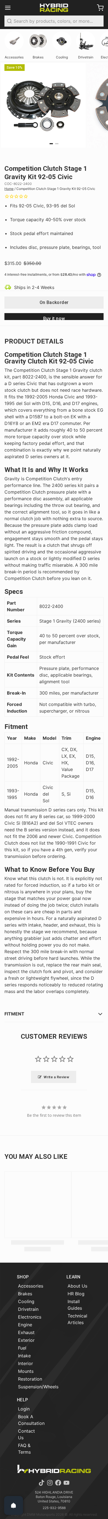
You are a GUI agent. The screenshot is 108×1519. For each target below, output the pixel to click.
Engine (25, 1324)
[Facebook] (58, 1483)
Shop (23, 1277)
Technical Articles (77, 1319)
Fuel (22, 1348)
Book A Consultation (31, 1420)
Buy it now (54, 318)
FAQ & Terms (24, 1449)
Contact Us (26, 1434)
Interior (25, 1363)
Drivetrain (28, 1309)
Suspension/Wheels (38, 1386)
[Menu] (10, 7)
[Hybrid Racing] (54, 8)
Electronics (29, 1317)
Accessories (30, 1286)
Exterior (26, 1340)
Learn (73, 1277)
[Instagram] (50, 1483)
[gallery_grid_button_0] (51, 143)
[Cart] (98, 7)
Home (9, 189)
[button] (54, 302)
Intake (24, 1355)
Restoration (30, 1379)
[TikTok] (41, 1483)
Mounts (26, 1371)
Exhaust (26, 1332)
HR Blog (76, 1293)
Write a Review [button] (56, 1077)
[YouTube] (66, 1483)
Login (24, 1409)
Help (22, 1399)
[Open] (13, 1505)
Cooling (26, 1301)
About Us (77, 1286)
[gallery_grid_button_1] (56, 143)
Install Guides (75, 1305)
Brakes (25, 1293)
